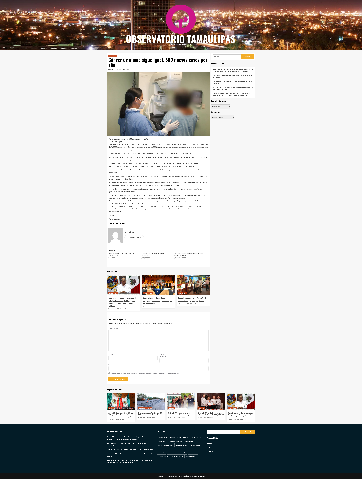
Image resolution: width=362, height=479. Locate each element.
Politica (190, 449)
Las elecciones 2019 (182, 445)
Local (110, 55)
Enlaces (186, 437)
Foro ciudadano (142, 408)
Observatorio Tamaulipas (180, 39)
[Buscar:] (227, 56)
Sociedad (193, 452)
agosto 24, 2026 (155, 306)
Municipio (180, 449)
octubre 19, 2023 (122, 69)
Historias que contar (165, 445)
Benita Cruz (113, 69)
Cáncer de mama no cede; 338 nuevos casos (121, 253)
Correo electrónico (163, 355)
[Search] (254, 52)
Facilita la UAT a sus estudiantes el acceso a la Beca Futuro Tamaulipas (232, 82)
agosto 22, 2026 (190, 303)
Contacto (210, 451)
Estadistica (162, 441)
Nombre (111, 354)
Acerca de (210, 447)
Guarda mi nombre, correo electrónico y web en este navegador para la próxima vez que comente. (144, 373)
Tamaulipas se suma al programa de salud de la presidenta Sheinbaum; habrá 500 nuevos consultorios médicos (122, 302)
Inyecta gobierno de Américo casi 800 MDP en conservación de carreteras (232, 76)
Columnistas (162, 437)
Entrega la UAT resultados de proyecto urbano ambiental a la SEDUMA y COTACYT (233, 88)
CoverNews (191, 476)
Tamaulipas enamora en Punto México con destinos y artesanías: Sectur (193, 299)
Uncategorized (177, 456)
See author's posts (134, 237)
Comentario (113, 328)
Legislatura (196, 445)
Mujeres (115, 55)
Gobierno (111, 293)
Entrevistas (196, 437)
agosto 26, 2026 (120, 308)
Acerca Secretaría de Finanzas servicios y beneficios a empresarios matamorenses (157, 301)
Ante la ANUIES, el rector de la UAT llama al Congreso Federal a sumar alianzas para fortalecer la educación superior (233, 70)
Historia (209, 443)
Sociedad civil (163, 456)
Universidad (112, 408)
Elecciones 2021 (175, 437)
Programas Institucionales (177, 452)
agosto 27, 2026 (120, 419)
